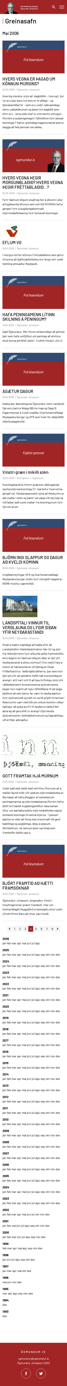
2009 (5, 1131)
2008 (5, 1142)
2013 (5, 1085)
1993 (5, 1311)
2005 (5, 1176)
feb (9, 943)
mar (14, 943)
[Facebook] (26, 1373)
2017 (5, 1040)
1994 (5, 1300)
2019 (5, 1018)
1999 (5, 1244)
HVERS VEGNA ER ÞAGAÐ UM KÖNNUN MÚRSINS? (28, 81)
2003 (5, 1198)
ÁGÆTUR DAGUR (17, 391)
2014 (5, 1074)
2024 (5, 961)
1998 (5, 1255)
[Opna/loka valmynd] (61, 7)
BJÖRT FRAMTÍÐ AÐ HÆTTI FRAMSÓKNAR (27, 885)
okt (48, 954)
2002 (5, 1210)
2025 (5, 950)
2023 (5, 972)
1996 (5, 1277)
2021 (5, 995)
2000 (5, 1232)
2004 (5, 1187)
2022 (5, 984)
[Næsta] (57, 929)
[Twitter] (41, 1373)
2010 (5, 1119)
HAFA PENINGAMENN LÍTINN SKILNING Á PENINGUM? (28, 317)
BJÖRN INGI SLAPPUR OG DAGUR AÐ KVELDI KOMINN (32, 560)
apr (19, 943)
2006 (5, 1164)
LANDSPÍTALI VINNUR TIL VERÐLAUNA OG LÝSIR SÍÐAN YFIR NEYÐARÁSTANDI (29, 627)
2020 (5, 1006)
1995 (5, 1289)
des (58, 954)
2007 (5, 1153)
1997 (5, 1266)
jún (29, 943)
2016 (5, 1051)
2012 (5, 1097)
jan (4, 943)
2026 (5, 939)
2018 (5, 1029)
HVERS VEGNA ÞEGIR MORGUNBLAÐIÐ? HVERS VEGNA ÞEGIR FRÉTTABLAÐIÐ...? (32, 182)
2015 (5, 1063)
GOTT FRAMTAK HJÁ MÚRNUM (30, 775)
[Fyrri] (9, 929)
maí (24, 943)
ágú (37, 943)
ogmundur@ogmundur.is (33, 1358)
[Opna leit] (52, 7)
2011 (5, 1108)
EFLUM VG (11, 242)
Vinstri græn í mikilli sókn (25, 472)
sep (43, 954)
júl (33, 943)
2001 (5, 1221)
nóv (53, 954)
